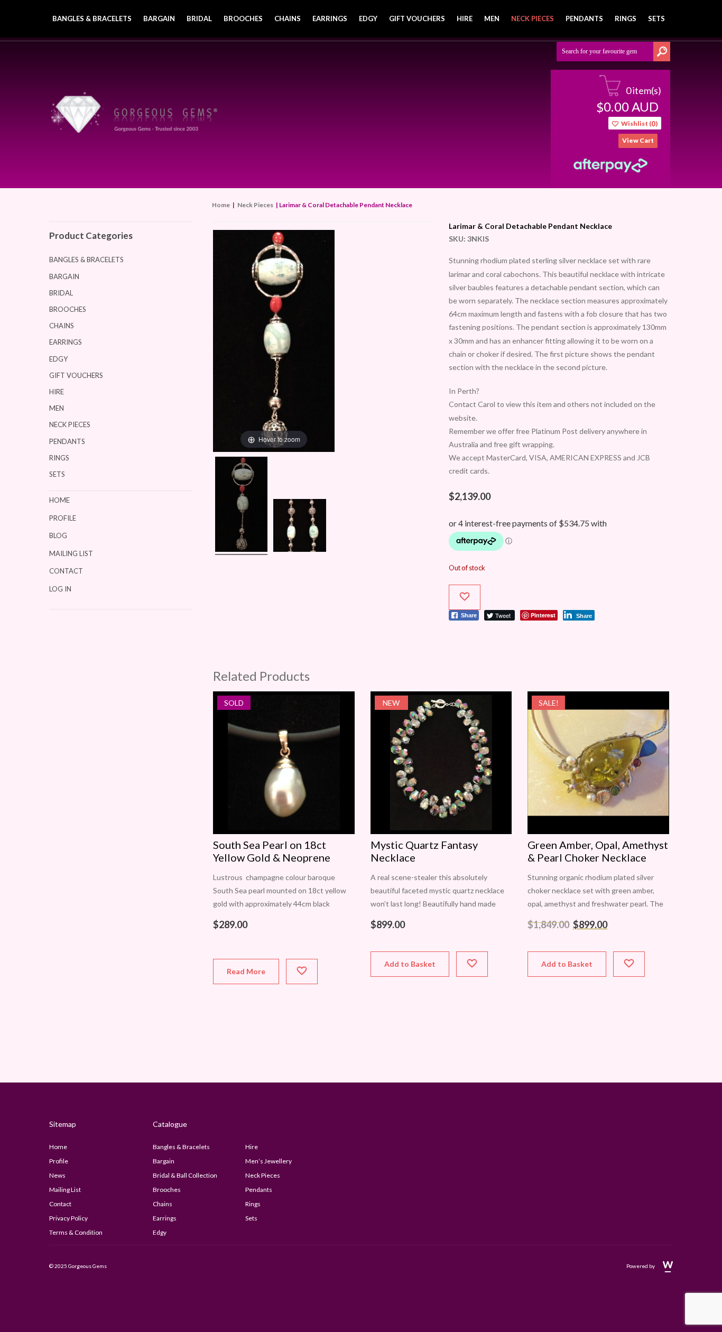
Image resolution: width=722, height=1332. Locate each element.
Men (491, 18)
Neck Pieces (532, 18)
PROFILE (62, 518)
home (58, 1147)
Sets (656, 18)
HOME (59, 500)
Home (221, 205)
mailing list (65, 1190)
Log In (60, 589)
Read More (246, 971)
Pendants (584, 18)
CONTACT (66, 571)
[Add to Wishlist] (464, 597)
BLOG (58, 535)
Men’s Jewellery (268, 1161)
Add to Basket (410, 963)
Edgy (368, 18)
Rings (625, 18)
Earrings (329, 18)
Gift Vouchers (417, 18)
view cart (638, 140)
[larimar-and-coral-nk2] (241, 506)
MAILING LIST (71, 553)
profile (58, 1161)
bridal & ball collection (185, 1175)
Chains (287, 18)
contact (60, 1204)
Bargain (159, 18)
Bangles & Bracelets (92, 18)
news (57, 1175)
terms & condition (76, 1232)
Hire (465, 18)
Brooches (243, 18)
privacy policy (68, 1218)
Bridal (199, 18)
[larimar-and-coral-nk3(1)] (299, 527)
